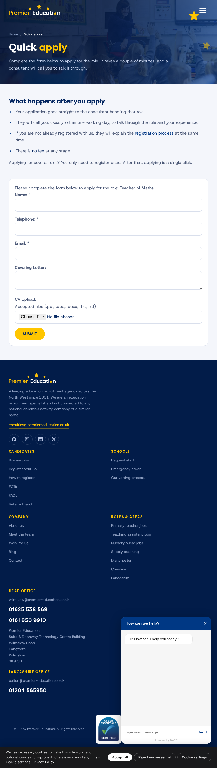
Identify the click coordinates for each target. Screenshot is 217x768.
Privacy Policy (43, 762)
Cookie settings (194, 757)
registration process (154, 133)
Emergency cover (126, 469)
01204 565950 (28, 690)
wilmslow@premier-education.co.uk (39, 599)
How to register (22, 477)
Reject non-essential (154, 757)
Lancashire (120, 577)
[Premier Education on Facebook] (14, 439)
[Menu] (202, 10)
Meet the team (21, 534)
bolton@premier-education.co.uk (36, 680)
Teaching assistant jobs (131, 534)
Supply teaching (125, 551)
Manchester (121, 560)
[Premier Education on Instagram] (27, 439)
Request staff (122, 460)
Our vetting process (128, 477)
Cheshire (118, 569)
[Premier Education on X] (53, 439)
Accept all (120, 757)
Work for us (18, 543)
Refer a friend (20, 504)
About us (16, 525)
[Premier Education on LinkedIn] (40, 439)
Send (202, 732)
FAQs (13, 495)
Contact (15, 560)
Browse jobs (19, 460)
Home (13, 34)
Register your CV (23, 469)
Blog (12, 551)
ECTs (13, 486)
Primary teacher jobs (129, 525)
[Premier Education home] (34, 10)
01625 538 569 (28, 609)
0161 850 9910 (27, 620)
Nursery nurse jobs (127, 543)
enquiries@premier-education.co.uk (39, 424)
